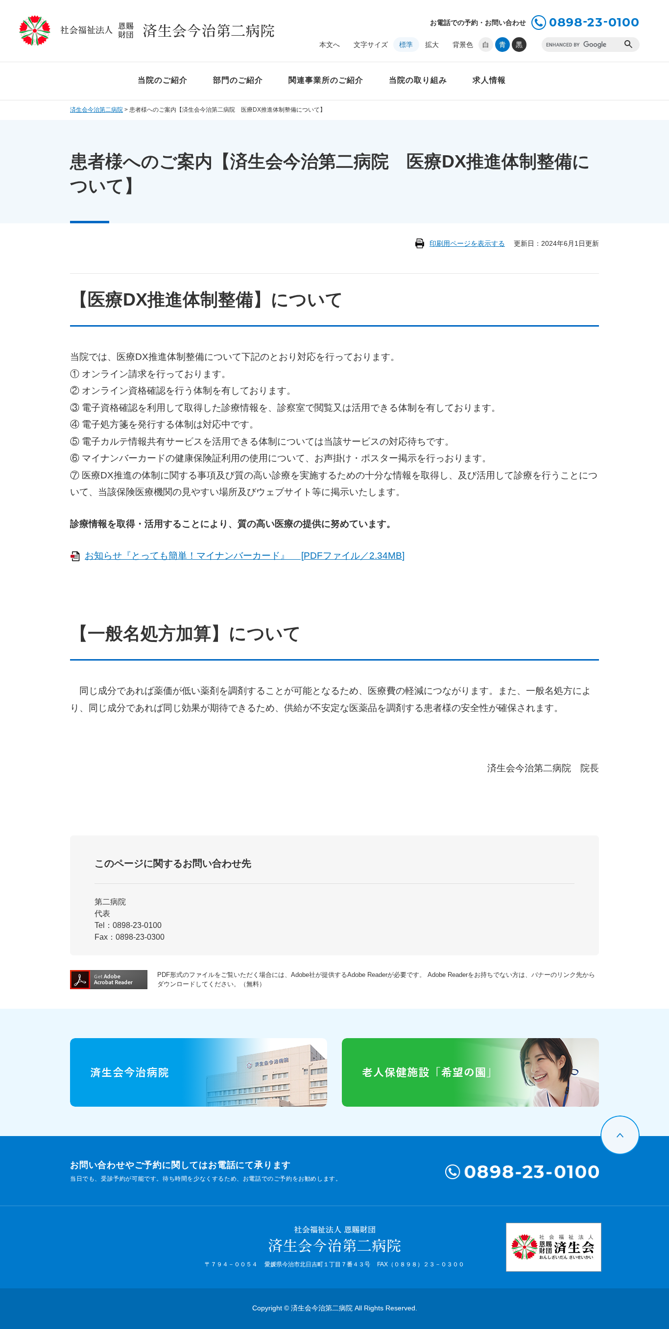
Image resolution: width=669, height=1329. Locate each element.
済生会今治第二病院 (96, 109)
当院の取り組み (418, 80)
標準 (406, 44)
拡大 (432, 44)
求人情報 (489, 80)
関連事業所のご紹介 (325, 80)
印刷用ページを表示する (467, 243)
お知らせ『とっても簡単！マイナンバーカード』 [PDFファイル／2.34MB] (245, 555)
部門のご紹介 (238, 80)
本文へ (329, 44)
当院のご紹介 (163, 80)
